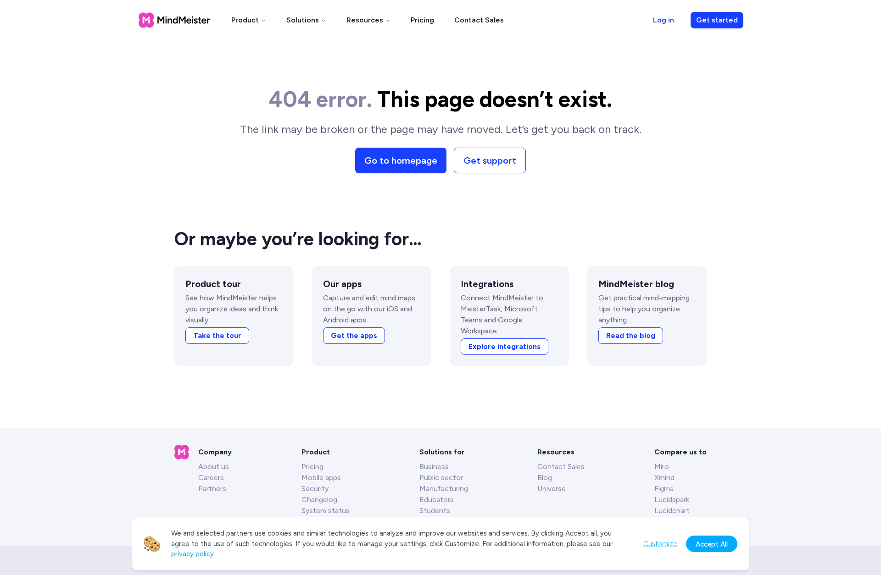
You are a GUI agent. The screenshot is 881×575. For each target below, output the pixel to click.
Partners (212, 488)
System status (325, 510)
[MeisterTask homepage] (174, 20)
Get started (717, 20)
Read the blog (630, 335)
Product (245, 20)
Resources (364, 20)
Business (434, 466)
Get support (489, 160)
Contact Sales (479, 20)
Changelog (319, 499)
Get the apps (354, 335)
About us (213, 466)
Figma (664, 488)
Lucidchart (672, 510)
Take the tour (217, 335)
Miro (661, 466)
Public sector (441, 477)
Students (434, 510)
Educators (436, 499)
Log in (663, 20)
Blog (544, 477)
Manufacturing (443, 488)
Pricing (422, 20)
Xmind (664, 477)
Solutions (302, 20)
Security (315, 488)
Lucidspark (671, 499)
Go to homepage (400, 160)
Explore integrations (504, 346)
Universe (551, 488)
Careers (211, 477)
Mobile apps (321, 477)
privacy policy (192, 554)
